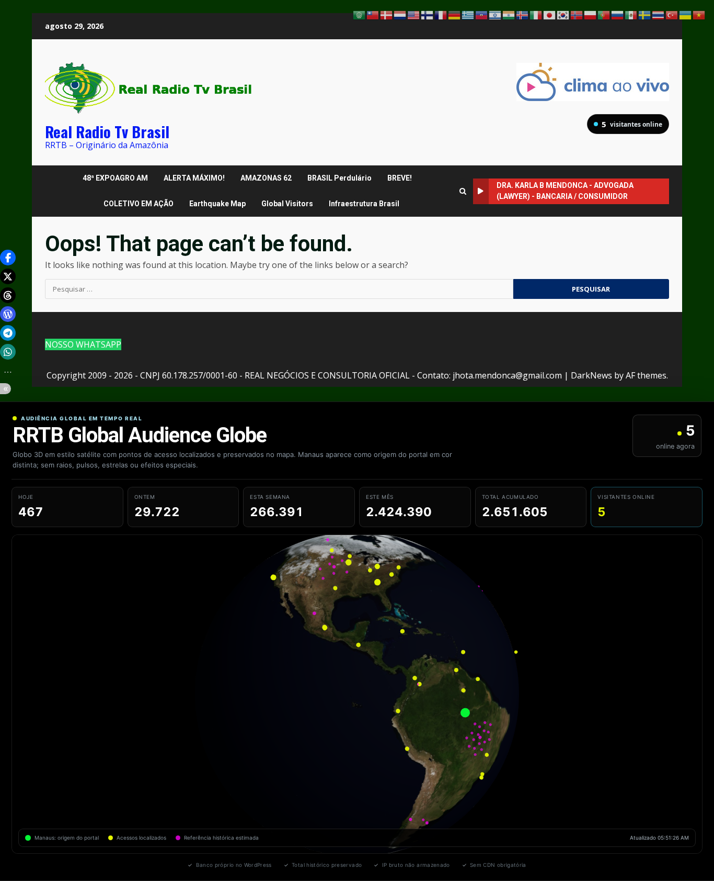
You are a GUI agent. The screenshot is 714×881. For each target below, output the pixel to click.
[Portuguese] (604, 14)
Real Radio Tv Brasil (107, 131)
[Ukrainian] (686, 14)
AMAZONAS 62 (266, 178)
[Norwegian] (577, 14)
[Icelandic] (522, 14)
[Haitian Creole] (482, 14)
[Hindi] (509, 14)
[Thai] (658, 14)
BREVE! (399, 178)
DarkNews (591, 375)
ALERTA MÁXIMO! (194, 178)
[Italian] (536, 14)
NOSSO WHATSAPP (83, 344)
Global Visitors (287, 203)
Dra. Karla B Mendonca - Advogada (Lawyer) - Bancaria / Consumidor (565, 190)
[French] (441, 14)
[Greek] (468, 14)
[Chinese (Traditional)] (373, 14)
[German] (455, 14)
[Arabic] (359, 14)
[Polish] (590, 14)
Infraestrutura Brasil (364, 203)
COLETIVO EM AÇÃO (138, 203)
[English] (414, 14)
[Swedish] (645, 14)
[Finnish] (427, 14)
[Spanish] (631, 14)
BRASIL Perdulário (339, 178)
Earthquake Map (217, 203)
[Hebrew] (495, 14)
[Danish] (387, 14)
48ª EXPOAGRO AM (115, 178)
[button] (8, 257)
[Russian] (618, 14)
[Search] (462, 191)
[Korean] (563, 14)
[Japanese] (550, 14)
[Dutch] (400, 14)
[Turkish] (672, 14)
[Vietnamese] (699, 14)
